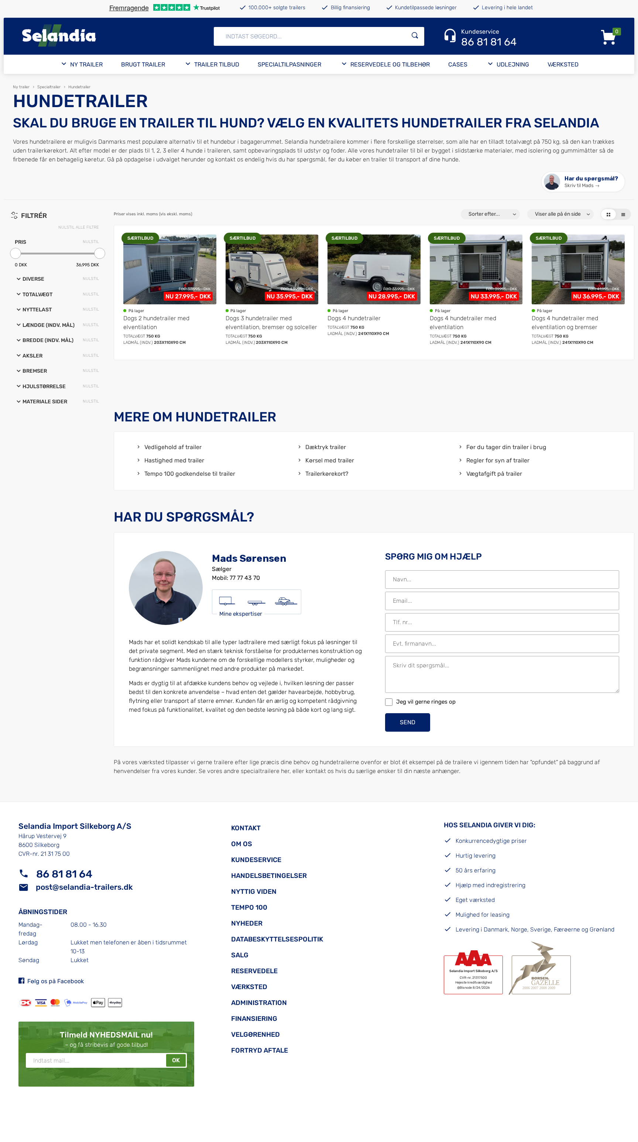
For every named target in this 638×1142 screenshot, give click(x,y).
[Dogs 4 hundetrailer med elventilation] (476, 290)
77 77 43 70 (245, 577)
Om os (241, 844)
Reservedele (254, 971)
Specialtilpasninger (289, 64)
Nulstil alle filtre (78, 227)
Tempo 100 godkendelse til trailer (189, 473)
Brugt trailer (143, 64)
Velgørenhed (255, 1034)
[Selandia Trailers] (98, 36)
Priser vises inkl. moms (153, 214)
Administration (259, 1003)
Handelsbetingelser (269, 876)
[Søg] (415, 36)
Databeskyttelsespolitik (277, 939)
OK (176, 1060)
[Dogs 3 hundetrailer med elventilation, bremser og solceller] (272, 290)
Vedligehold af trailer (173, 447)
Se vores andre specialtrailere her (244, 771)
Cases (457, 64)
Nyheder (247, 923)
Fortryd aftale (259, 1050)
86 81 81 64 (64, 874)
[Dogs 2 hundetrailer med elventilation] (169, 290)
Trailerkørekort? (326, 473)
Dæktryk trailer (325, 447)
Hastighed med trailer (174, 460)
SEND (407, 722)
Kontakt (246, 828)
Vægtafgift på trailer (494, 473)
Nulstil (91, 241)
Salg (239, 955)
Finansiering (254, 1019)
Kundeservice (256, 860)
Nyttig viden (254, 892)
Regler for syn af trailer (497, 460)
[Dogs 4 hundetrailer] (374, 290)
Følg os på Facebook (55, 981)
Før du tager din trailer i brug (506, 447)
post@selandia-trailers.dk (84, 887)
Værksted (563, 64)
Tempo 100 (249, 907)
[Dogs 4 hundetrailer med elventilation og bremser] (578, 290)
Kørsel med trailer (329, 460)
